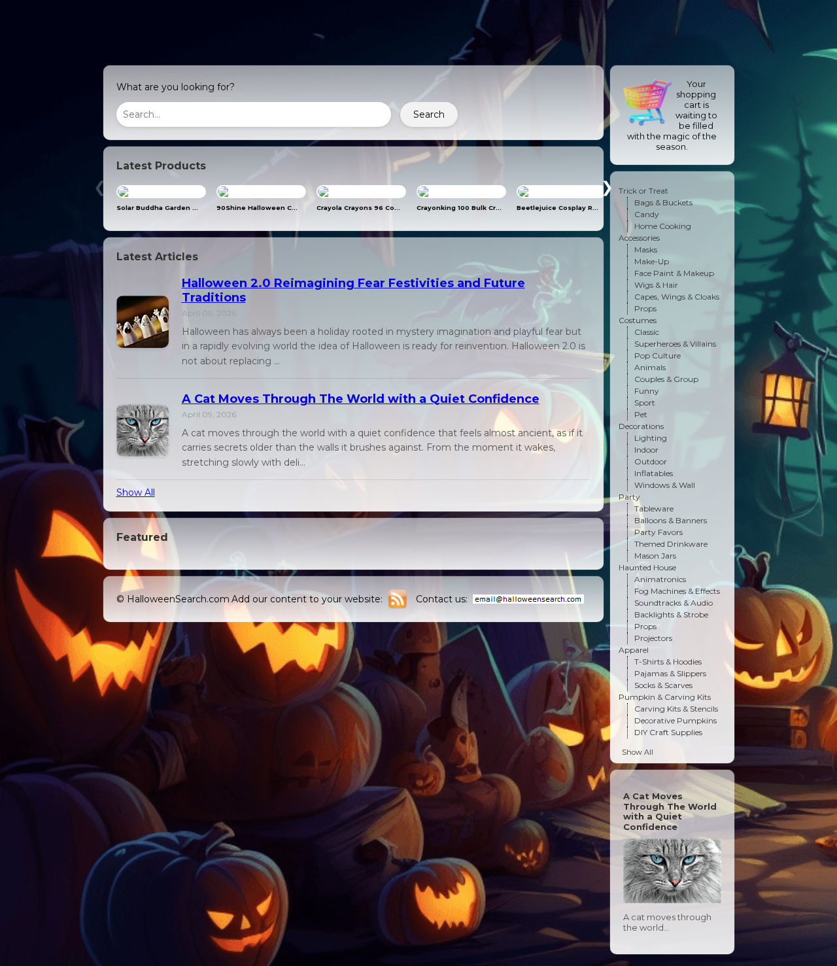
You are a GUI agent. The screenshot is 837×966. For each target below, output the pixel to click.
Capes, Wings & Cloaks (676, 297)
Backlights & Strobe (671, 614)
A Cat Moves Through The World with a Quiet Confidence (360, 399)
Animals (650, 367)
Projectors (653, 638)
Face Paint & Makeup (674, 273)
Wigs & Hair (656, 285)
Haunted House (647, 567)
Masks (645, 249)
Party (629, 497)
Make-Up (651, 261)
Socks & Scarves (663, 685)
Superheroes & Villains (675, 344)
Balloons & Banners (670, 520)
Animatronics (660, 579)
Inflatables (653, 473)
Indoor (646, 450)
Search (429, 114)
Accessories (639, 238)
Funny (646, 391)
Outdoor (650, 461)
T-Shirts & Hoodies (668, 661)
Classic (646, 332)
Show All (135, 492)
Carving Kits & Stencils (676, 709)
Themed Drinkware (671, 544)
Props (645, 308)
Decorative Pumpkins (675, 720)
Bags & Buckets (663, 202)
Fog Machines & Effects (677, 591)
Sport (644, 402)
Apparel (634, 650)
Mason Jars (655, 556)
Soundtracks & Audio (673, 603)
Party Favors (658, 532)
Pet (640, 414)
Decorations (641, 426)
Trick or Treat (643, 191)
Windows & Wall (664, 485)
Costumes (638, 320)
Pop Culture (657, 355)
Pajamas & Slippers (670, 673)
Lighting (650, 438)
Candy (646, 214)
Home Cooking (662, 226)
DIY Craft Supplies (668, 732)
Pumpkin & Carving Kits (665, 697)
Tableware (654, 508)
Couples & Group (666, 379)
